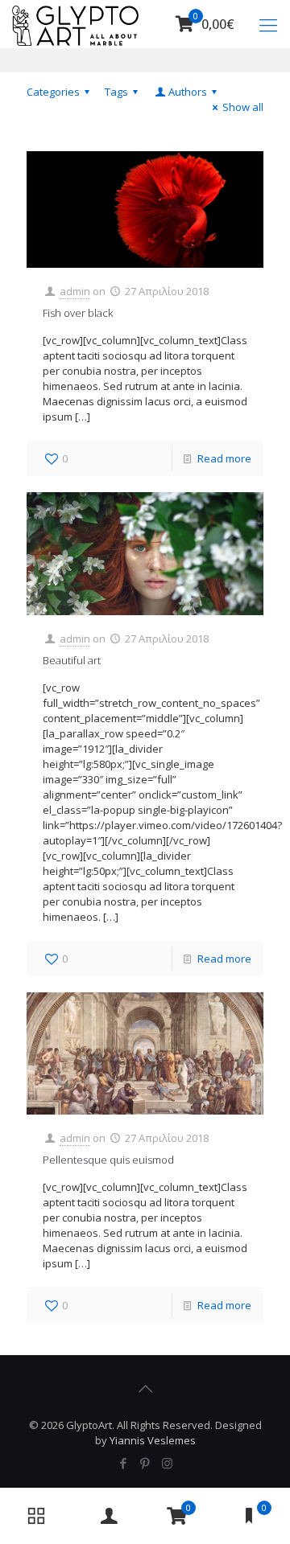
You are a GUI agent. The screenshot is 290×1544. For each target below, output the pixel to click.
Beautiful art (72, 660)
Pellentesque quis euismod (108, 1159)
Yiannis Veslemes (153, 1440)
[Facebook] (123, 1463)
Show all (242, 107)
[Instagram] (167, 1463)
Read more (224, 458)
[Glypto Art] (75, 24)
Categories (53, 91)
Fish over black (78, 313)
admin (75, 291)
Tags (116, 91)
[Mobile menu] (268, 24)
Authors (187, 91)
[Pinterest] (145, 1463)
